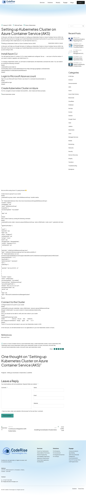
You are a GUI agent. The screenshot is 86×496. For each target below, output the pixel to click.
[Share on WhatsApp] (61, 349)
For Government (57, 453)
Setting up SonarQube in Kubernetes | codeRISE (19, 372)
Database (70, 105)
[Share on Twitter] (56, 349)
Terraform (71, 162)
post (8, 327)
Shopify (58, 2)
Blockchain (71, 97)
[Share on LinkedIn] (59, 349)
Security (70, 151)
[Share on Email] (63, 349)
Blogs (72, 2)
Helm (69, 122)
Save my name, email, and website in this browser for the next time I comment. (22, 411)
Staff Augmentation (73, 461)
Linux (69, 133)
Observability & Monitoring (43, 453)
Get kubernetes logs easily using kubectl (77, 59)
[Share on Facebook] (54, 349)
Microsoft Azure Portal (15, 79)
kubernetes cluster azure (20, 345)
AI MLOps (71, 76)
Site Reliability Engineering (43, 456)
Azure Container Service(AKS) (20, 90)
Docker (70, 112)
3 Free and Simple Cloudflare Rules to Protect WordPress (78, 47)
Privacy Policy (81, 488)
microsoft (45, 345)
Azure (27, 25)
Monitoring (71, 144)
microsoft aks (52, 345)
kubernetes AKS (56, 343)
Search (83, 26)
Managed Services (73, 137)
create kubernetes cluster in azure (43, 343)
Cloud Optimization (73, 458)
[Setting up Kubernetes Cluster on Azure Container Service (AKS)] (32, 43)
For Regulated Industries (58, 454)
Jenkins (70, 126)
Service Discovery (73, 155)
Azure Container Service (14, 343)
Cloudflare (71, 101)
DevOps (70, 108)
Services (42, 2)
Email (35, 395)
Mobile (70, 140)
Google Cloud (72, 119)
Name (35, 387)
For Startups (56, 456)
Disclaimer (74, 488)
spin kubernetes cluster (35, 347)
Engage (65, 2)
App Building (72, 453)
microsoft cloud (24, 347)
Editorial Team (18, 25)
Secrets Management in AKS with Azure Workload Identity (79, 54)
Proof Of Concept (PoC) (74, 460)
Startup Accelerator (73, 451)
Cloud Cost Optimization (43, 451)
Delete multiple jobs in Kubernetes (79, 65)
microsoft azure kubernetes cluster (11, 347)
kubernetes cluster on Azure (35, 345)
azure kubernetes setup (27, 343)
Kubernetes (32, 25)
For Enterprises (56, 451)
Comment (4, 387)
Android (70, 79)
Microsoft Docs (5, 337)
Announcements (72, 83)
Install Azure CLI (24, 58)
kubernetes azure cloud (8, 345)
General (70, 115)
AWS (69, 87)
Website (36, 403)
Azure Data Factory (73, 94)
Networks (71, 148)
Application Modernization (43, 458)
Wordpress (71, 169)
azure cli (5, 343)
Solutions (50, 2)
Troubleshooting (72, 165)
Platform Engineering (42, 454)
